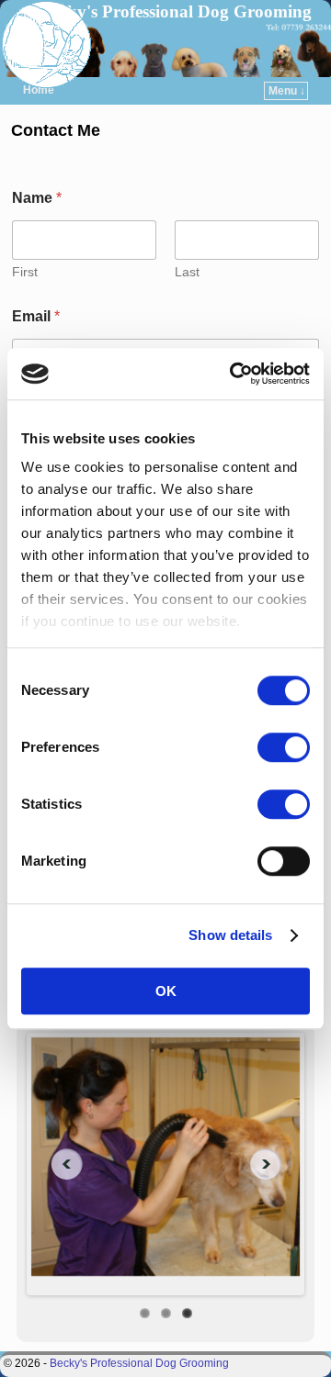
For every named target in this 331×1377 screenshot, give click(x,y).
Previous (60, 1164)
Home (38, 90)
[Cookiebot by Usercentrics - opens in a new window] (233, 374)
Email (36, 316)
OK (166, 991)
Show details (230, 935)
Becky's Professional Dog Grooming (176, 11)
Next (271, 1164)
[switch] (283, 747)
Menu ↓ (286, 90)
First (25, 271)
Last (187, 271)
